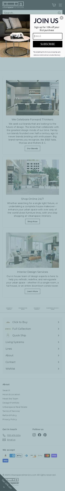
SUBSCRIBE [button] (48, 44)
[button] (61, 18)
